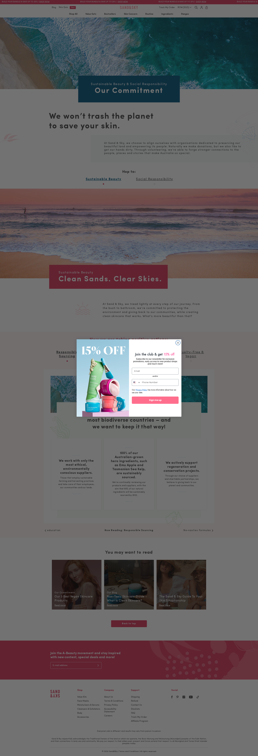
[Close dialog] (178, 342)
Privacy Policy (141, 390)
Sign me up (155, 400)
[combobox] (136, 382)
